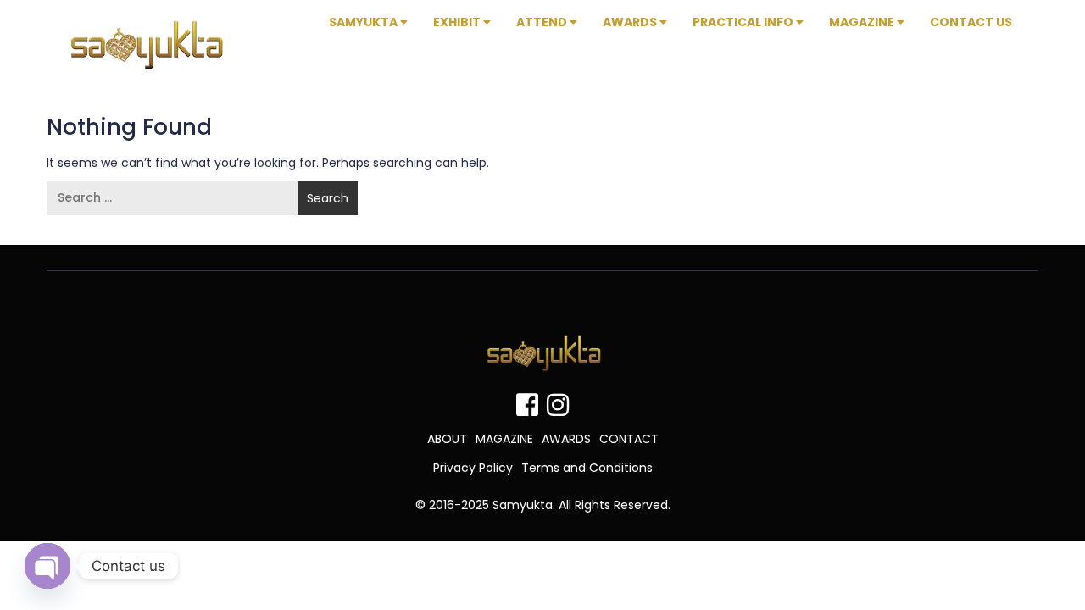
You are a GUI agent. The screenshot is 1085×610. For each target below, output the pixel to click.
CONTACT (629, 438)
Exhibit (458, 22)
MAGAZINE (504, 438)
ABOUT (447, 438)
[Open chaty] (47, 566)
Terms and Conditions (587, 467)
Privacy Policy (473, 467)
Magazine (863, 22)
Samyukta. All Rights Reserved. (581, 504)
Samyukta (364, 22)
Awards (631, 22)
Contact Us (971, 22)
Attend (543, 22)
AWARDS (566, 438)
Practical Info (744, 22)
